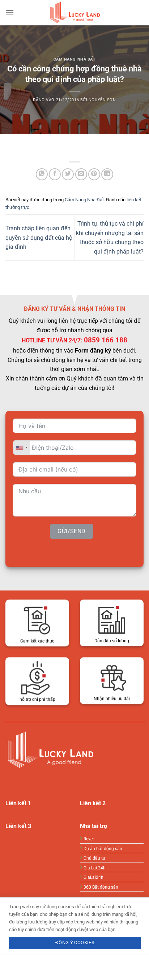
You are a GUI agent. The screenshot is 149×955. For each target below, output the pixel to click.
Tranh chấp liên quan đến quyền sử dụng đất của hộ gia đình (38, 237)
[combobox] (21, 447)
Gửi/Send (72, 531)
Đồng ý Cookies (74, 942)
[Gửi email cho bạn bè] (81, 174)
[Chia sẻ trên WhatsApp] (42, 174)
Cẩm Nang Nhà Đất (75, 59)
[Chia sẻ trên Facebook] (55, 174)
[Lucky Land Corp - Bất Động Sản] (74, 12)
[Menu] (9, 12)
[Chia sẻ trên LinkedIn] (107, 174)
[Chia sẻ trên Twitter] (68, 174)
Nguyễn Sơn (102, 100)
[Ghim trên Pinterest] (94, 174)
